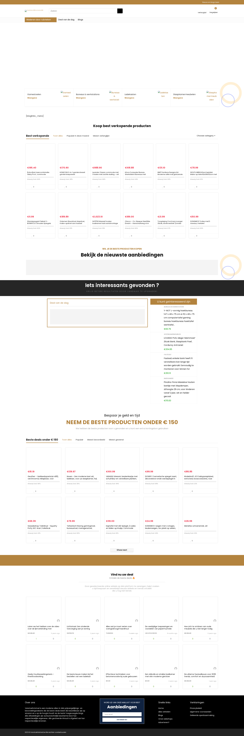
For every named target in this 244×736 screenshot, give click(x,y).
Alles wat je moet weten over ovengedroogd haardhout (119, 627)
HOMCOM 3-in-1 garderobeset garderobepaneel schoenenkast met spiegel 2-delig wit (72, 175)
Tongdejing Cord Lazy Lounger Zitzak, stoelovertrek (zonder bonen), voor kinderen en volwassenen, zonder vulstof (170, 224)
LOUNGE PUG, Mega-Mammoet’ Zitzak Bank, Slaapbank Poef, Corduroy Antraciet (179, 342)
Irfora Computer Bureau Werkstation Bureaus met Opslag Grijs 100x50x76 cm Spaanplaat (135, 175)
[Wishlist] (202, 10)
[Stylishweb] (58, 621)
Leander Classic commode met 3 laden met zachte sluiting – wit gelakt (105, 174)
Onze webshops (165, 719)
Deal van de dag (66, 19)
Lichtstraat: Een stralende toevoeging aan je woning (78, 627)
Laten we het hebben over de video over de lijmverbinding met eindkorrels (43, 628)
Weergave (32, 98)
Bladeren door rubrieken (38, 19)
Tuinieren (109, 633)
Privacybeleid (196, 708)
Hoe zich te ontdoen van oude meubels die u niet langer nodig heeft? (198, 628)
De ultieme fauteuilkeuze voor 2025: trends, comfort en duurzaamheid (200, 675)
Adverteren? (163, 722)
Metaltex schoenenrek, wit (196, 526)
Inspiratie (70, 633)
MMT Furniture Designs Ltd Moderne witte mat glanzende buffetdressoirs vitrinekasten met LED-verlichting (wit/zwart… (170, 175)
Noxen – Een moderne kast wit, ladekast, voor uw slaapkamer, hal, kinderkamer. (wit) (82, 478)
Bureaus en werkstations (174, 307)
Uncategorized (151, 633)
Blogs (80, 19)
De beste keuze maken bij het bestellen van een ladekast (80, 675)
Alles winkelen (164, 711)
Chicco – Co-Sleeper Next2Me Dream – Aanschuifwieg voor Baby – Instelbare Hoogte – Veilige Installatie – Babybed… (137, 224)
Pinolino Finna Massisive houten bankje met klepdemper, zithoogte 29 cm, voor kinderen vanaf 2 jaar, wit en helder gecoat (179, 389)
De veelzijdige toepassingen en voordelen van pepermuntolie (159, 627)
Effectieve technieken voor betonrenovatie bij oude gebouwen (121, 675)
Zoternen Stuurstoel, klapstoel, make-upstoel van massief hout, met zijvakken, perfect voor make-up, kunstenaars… (72, 224)
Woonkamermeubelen (172, 334)
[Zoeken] (120, 11)
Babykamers (168, 378)
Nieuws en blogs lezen (210, 2)
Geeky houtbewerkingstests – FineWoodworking (41, 675)
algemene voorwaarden (200, 711)
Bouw (108, 681)
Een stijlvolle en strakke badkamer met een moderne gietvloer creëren (160, 676)
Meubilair (31, 633)
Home (161, 708)
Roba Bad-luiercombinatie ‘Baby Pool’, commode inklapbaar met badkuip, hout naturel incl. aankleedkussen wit (40, 175)
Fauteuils (167, 354)
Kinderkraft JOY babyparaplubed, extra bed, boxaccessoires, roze (199, 477)
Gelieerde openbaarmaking (202, 715)
